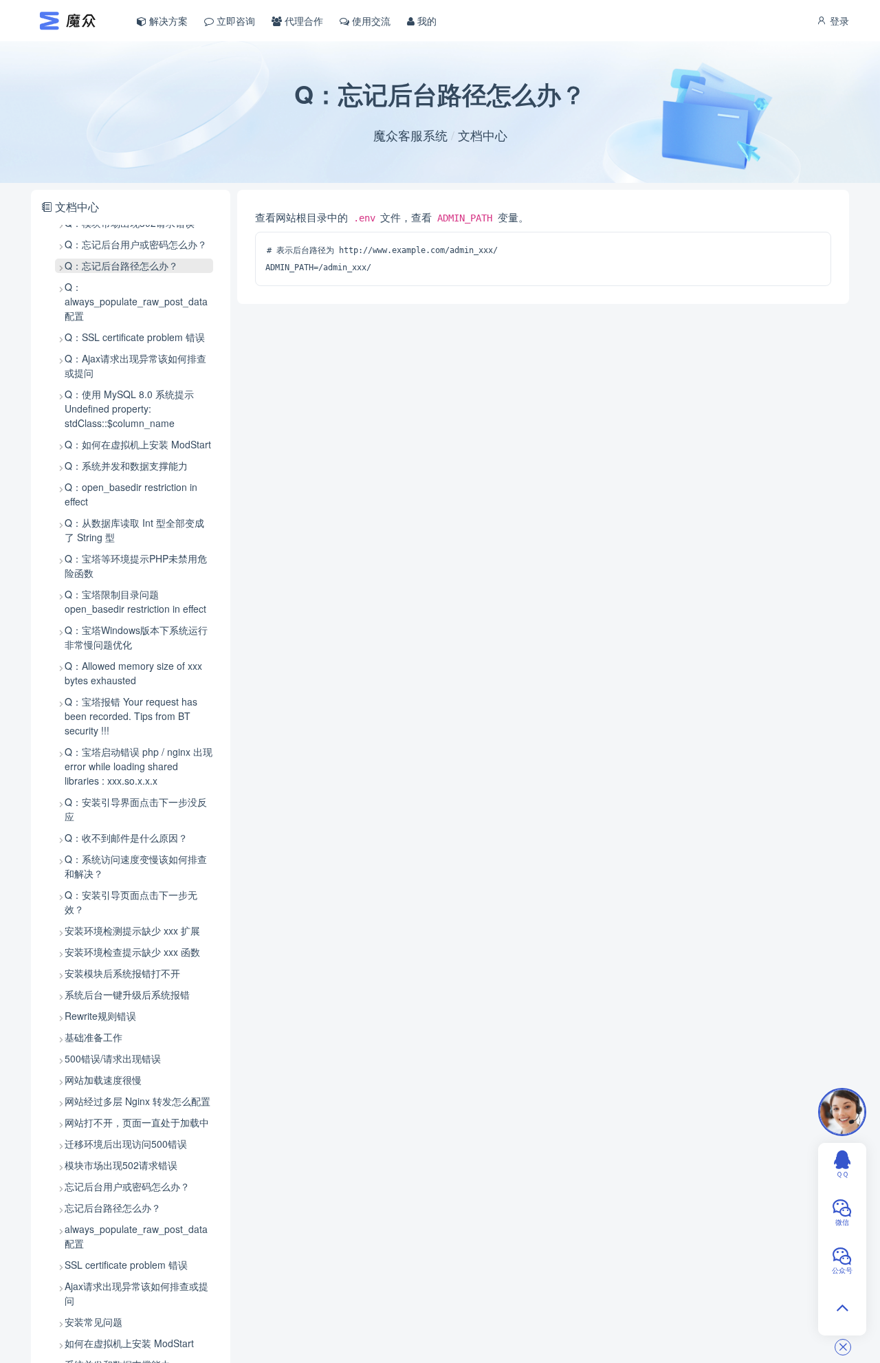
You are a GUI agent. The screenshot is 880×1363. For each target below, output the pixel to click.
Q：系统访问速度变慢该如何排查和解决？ (136, 866)
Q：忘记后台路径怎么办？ (121, 265)
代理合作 (302, 21)
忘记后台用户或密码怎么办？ (127, 1186)
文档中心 (482, 135)
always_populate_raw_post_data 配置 (136, 1236)
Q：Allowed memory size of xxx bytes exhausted (133, 673)
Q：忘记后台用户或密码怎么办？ (136, 244)
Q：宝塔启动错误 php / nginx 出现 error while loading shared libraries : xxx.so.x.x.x (138, 766)
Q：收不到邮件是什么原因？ (126, 837)
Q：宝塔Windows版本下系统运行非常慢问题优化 (136, 637)
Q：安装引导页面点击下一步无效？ (131, 902)
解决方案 (167, 21)
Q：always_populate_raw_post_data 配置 (136, 301)
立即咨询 (234, 21)
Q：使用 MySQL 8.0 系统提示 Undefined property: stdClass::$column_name (129, 408)
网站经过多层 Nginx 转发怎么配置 (137, 1101)
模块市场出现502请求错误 (121, 1165)
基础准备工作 (93, 1037)
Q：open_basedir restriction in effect (131, 494)
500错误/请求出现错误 (113, 1058)
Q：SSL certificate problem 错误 (135, 337)
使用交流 (369, 21)
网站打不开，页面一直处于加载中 (137, 1122)
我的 (426, 21)
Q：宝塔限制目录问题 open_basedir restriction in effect (135, 601)
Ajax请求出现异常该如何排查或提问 (136, 1293)
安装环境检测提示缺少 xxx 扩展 (132, 930)
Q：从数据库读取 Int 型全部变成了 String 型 (134, 530)
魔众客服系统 (410, 135)
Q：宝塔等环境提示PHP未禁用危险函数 (136, 566)
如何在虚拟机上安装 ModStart (129, 1343)
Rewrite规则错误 (100, 1016)
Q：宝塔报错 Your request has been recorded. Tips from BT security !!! (131, 716)
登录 (838, 21)
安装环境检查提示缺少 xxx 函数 (132, 952)
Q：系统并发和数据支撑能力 (126, 465)
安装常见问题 (93, 1322)
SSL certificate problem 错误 (126, 1265)
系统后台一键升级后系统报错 (127, 994)
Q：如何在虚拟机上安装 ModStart (138, 444)
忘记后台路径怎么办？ (113, 1207)
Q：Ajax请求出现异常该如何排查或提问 (135, 365)
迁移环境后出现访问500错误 (126, 1144)
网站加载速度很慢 (103, 1080)
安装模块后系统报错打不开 (122, 973)
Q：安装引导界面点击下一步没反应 (136, 809)
